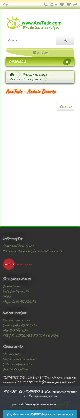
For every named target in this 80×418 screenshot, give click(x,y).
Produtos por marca (35, 74)
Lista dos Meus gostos (17, 364)
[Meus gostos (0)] (62, 4)
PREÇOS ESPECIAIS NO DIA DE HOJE (31, 335)
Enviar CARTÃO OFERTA (20, 325)
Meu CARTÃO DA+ (15, 330)
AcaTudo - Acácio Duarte (25, 79)
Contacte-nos (11, 286)
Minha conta (11, 353)
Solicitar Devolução (16, 291)
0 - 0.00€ (42, 53)
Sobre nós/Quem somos (18, 245)
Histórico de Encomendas (20, 358)
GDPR (7, 296)
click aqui (62, 404)
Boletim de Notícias (16, 369)
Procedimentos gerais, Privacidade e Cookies (32, 250)
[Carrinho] (68, 4)
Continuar (66, 106)
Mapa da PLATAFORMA (19, 301)
